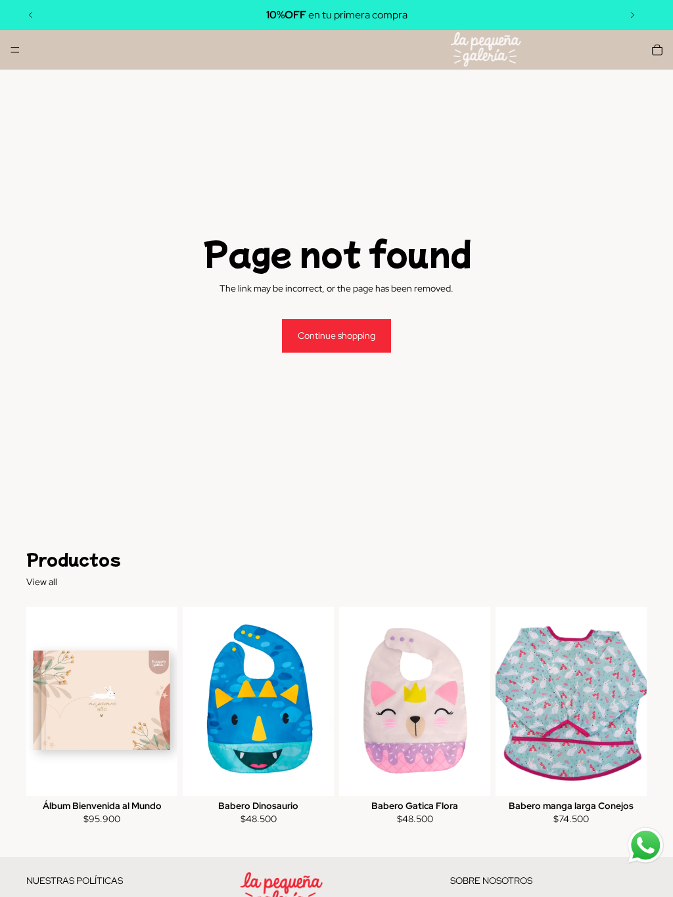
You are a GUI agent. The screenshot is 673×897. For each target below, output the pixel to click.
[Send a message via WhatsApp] (645, 845)
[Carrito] (657, 49)
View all (41, 582)
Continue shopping (336, 335)
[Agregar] (157, 775)
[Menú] (15, 50)
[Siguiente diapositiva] (632, 15)
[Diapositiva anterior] (30, 15)
